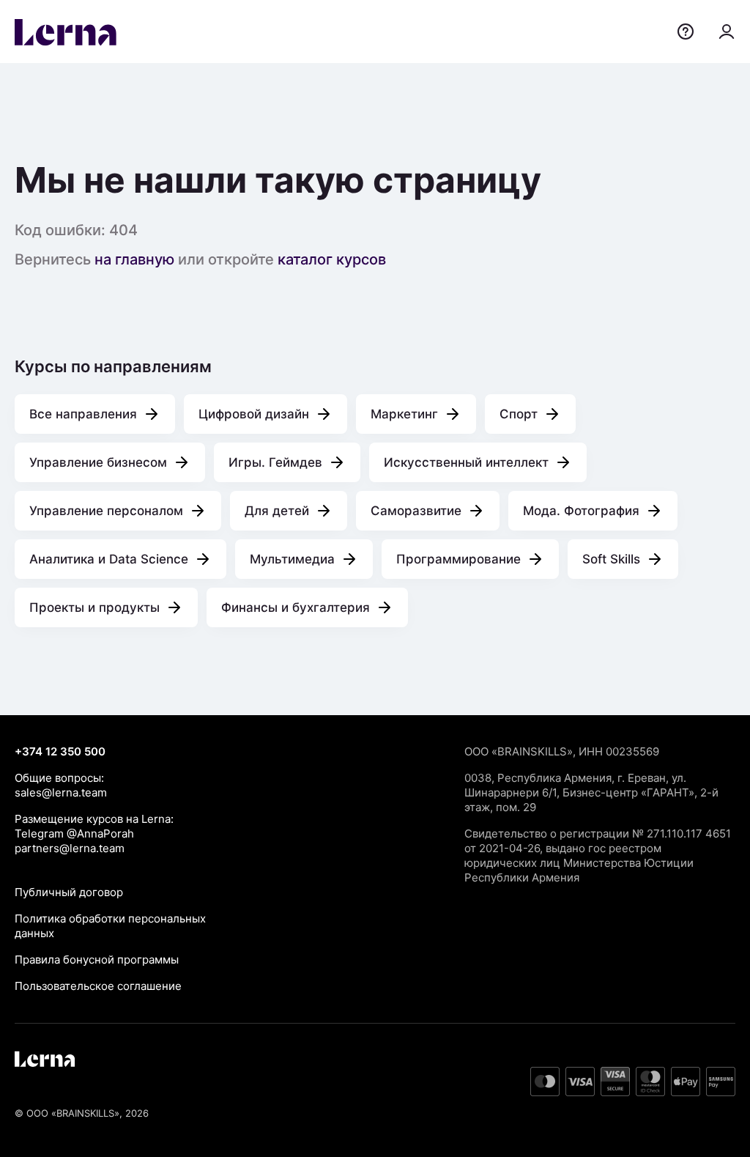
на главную (134, 259)
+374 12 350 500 (60, 751)
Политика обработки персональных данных (110, 926)
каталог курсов (332, 259)
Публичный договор (69, 892)
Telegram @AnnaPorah (74, 833)
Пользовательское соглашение (98, 986)
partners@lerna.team (70, 848)
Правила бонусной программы (97, 959)
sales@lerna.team (61, 792)
